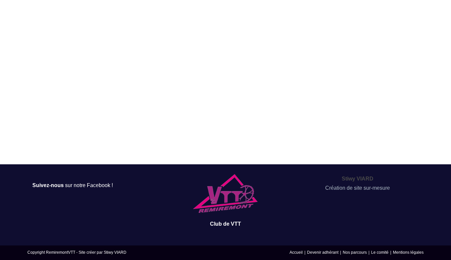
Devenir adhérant (322, 252)
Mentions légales (408, 252)
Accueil (296, 252)
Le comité (380, 252)
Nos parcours (355, 252)
